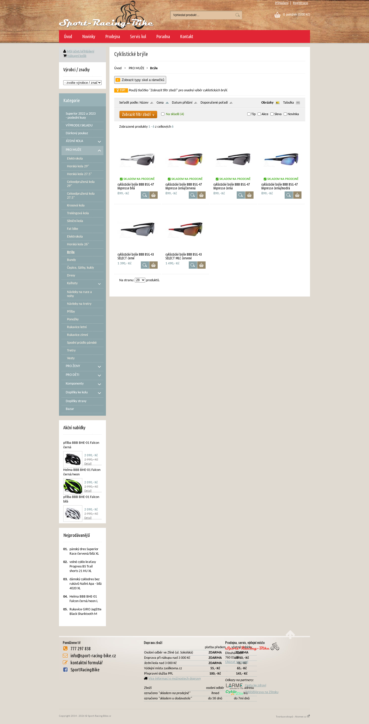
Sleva (278, 114)
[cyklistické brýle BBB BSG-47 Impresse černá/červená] (185, 180)
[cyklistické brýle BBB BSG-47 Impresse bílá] (137, 180)
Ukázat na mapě (236, 662)
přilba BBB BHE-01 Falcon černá (81, 445)
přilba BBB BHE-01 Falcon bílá (81, 499)
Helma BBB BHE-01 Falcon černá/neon (81, 472)
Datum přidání (182, 103)
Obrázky (267, 103)
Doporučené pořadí (214, 103)
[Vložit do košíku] (153, 195)
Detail (88, 463)
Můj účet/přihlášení (80, 51)
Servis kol (138, 36)
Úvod (68, 36)
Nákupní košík (76, 56)
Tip (253, 114)
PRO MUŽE (136, 68)
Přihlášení (281, 3)
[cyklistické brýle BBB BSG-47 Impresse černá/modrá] (281, 180)
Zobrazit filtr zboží (138, 114)
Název (144, 103)
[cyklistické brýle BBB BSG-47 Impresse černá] (233, 180)
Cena (160, 103)
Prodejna (112, 36)
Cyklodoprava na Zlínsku (261, 692)
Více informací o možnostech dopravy (174, 679)
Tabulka (288, 103)
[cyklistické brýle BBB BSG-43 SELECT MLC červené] (185, 250)
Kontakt (186, 36)
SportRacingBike (85, 669)
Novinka (293, 114)
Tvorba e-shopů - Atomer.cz (291, 716)
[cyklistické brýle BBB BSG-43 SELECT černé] (137, 250)
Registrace (300, 3)
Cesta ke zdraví (255, 685)
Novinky (88, 36)
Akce (265, 114)
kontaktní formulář (87, 662)
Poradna (163, 36)
